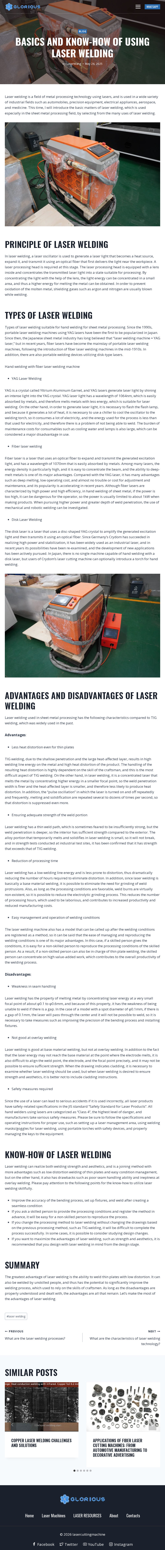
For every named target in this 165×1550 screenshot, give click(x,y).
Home (29, 1515)
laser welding (16, 1316)
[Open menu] (138, 6)
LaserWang (74, 64)
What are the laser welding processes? (35, 1335)
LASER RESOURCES (87, 1515)
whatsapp (152, 7)
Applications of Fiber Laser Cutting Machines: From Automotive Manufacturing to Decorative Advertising (120, 1447)
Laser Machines (53, 1515)
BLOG (82, 31)
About (113, 1515)
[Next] (152, 1424)
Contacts (133, 1515)
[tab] (74, 1471)
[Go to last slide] (12, 1424)
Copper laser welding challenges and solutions (41, 1442)
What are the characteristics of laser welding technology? (125, 1337)
